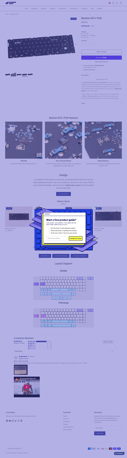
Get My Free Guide (75, 238)
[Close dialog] (95, 208)
